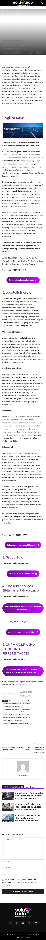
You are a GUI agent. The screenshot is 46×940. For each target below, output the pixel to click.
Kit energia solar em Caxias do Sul (13, 720)
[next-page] (7, 826)
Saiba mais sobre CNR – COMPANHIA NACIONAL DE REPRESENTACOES (22, 671)
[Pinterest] (23, 60)
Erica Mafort (23, 775)
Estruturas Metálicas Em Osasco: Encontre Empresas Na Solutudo (27, 818)
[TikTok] (29, 923)
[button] (4, 3)
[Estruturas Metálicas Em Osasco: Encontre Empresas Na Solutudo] (8, 818)
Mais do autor (31, 787)
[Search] (42, 3)
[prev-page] (3, 826)
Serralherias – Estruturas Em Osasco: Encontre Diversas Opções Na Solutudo (29, 796)
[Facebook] (12, 60)
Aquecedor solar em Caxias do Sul (19, 701)
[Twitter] (17, 60)
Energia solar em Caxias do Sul (12, 706)
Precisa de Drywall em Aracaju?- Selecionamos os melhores (34, 749)
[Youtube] (35, 923)
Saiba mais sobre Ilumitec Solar (21, 632)
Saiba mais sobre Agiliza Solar (21, 280)
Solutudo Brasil (12, 11)
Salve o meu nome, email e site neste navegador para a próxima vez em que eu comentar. (19, 882)
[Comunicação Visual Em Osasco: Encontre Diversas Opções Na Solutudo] (8, 807)
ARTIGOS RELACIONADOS (13, 787)
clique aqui (19, 684)
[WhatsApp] (28, 60)
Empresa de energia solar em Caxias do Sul (16, 703)
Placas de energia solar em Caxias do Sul (15, 723)
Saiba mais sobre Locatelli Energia (21, 545)
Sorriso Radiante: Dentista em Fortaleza (12, 748)
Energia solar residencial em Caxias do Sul (16, 712)
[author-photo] (23, 772)
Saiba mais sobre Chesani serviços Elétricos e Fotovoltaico (23, 608)
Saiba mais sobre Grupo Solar (21, 574)
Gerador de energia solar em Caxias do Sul (16, 717)
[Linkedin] (23, 923)
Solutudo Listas (24, 11)
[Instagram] (16, 923)
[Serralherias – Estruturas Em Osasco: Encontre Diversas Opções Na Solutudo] (8, 796)
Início (3, 11)
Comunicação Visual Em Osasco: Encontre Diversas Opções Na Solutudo (28, 807)
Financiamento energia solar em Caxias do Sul (17, 715)
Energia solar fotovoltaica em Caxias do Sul (16, 709)
